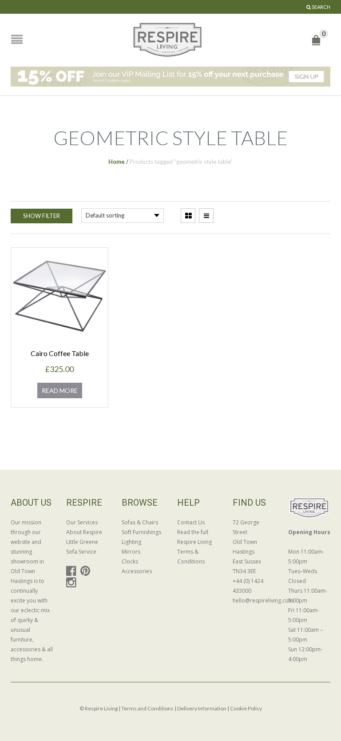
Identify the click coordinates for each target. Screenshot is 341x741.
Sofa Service (81, 551)
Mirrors (131, 551)
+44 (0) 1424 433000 (248, 585)
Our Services (82, 522)
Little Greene (82, 542)
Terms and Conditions (147, 708)
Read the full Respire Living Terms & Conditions (194, 546)
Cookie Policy (246, 708)
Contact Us (191, 522)
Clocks (130, 561)
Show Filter (41, 215)
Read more (60, 390)
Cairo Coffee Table (60, 353)
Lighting (131, 542)
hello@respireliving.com (254, 600)
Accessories (137, 571)
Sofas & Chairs (140, 522)
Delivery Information (201, 708)
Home (116, 161)
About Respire (84, 532)
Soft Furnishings (141, 532)
